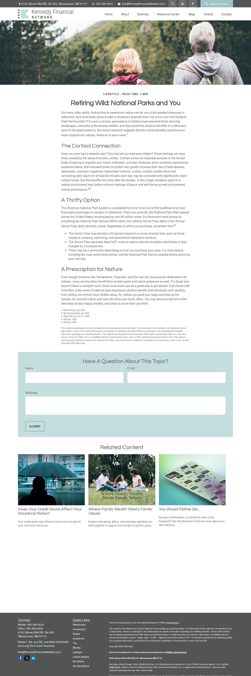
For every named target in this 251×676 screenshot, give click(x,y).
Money (77, 647)
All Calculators (81, 666)
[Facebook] (193, 3)
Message (31, 392)
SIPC (118, 667)
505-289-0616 (104, 4)
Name (29, 368)
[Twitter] (172, 3)
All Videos (78, 661)
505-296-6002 (34, 628)
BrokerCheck (173, 622)
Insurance (78, 638)
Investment (79, 629)
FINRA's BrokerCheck (176, 652)
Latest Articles (81, 657)
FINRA (112, 667)
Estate (76, 634)
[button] (108, 14)
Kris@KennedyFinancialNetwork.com (143, 4)
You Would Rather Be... (179, 509)
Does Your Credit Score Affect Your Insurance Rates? (50, 511)
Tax (75, 643)
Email (131, 368)
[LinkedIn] (182, 3)
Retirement (79, 624)
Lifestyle (77, 652)
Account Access (219, 4)
